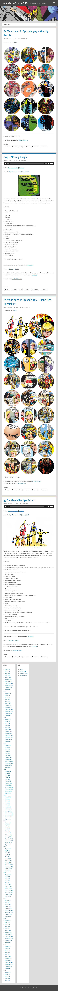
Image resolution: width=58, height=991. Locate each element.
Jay (15, 38)
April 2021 (7, 805)
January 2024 (8, 733)
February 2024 (8, 731)
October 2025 (8, 687)
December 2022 (9, 761)
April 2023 (7, 753)
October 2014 (8, 966)
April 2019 (7, 857)
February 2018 (8, 886)
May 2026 (7, 673)
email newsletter (21, 483)
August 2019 (8, 849)
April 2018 (7, 882)
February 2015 (8, 958)
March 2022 (8, 781)
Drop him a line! (38, 547)
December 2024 (9, 709)
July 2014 (7, 974)
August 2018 (8, 874)
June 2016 (7, 924)
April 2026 (7, 675)
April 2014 (7, 980)
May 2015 (7, 952)
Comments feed (24, 673)
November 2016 (9, 912)
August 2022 (8, 771)
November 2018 (9, 866)
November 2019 (9, 841)
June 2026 (7, 671)
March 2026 (8, 677)
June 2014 (7, 976)
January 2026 (8, 681)
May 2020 (7, 829)
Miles (17, 307)
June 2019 (7, 853)
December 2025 (9, 683)
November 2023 (9, 737)
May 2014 (7, 978)
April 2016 (7, 928)
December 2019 (9, 839)
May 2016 (7, 926)
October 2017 (8, 894)
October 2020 (8, 817)
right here (34, 275)
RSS (28, 171)
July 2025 (7, 695)
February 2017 (8, 906)
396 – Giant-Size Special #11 (20, 500)
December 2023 (9, 735)
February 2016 (8, 932)
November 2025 (9, 685)
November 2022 (9, 763)
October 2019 (8, 843)
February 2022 (8, 783)
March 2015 (8, 956)
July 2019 (7, 851)
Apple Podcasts (13, 171)
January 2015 (8, 960)
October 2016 (8, 914)
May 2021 (7, 803)
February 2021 (8, 809)
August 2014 (8, 972)
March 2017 (8, 904)
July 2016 (7, 922)
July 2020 (7, 825)
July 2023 (7, 747)
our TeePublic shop (17, 279)
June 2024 (7, 723)
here (15, 42)
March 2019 (8, 859)
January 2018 (8, 888)
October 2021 (8, 791)
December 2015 (9, 936)
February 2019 (8, 860)
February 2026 (8, 679)
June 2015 (7, 950)
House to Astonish (23, 140)
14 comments (25, 503)
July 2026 (7, 669)
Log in (21, 669)
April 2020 (7, 831)
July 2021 (7, 799)
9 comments (23, 160)
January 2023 (8, 759)
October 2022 (8, 765)
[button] (12, 55)
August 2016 (8, 920)
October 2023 (8, 739)
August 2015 (8, 946)
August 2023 (8, 745)
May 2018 (7, 880)
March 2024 (8, 729)
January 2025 (8, 707)
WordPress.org (23, 675)
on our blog (30, 265)
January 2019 (8, 862)
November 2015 (9, 938)
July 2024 (7, 721)
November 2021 (9, 789)
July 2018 (7, 876)
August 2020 (8, 823)
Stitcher (17, 269)
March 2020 (8, 833)
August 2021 (8, 797)
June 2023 (7, 749)
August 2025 (8, 693)
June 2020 (7, 827)
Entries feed (23, 671)
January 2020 (8, 837)
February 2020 (8, 835)
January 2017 (8, 908)
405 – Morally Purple (16, 157)
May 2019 (7, 855)
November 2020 (9, 815)
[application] (29, 163)
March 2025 (8, 703)
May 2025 (7, 699)
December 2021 (9, 787)
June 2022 (7, 775)
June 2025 (7, 697)
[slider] (52, 163)
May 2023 (7, 751)
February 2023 (8, 757)
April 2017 (7, 902)
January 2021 (8, 811)
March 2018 (8, 884)
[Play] (5, 163)
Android (24, 171)
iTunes (11, 269)
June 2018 (7, 878)
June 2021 (7, 801)
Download (21, 168)
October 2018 (8, 868)
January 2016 (8, 934)
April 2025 (7, 701)
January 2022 (8, 785)
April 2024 (7, 727)
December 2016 (9, 910)
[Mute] (48, 163)
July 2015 (7, 948)
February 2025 (8, 705)
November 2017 (9, 892)
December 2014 (9, 962)
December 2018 (9, 864)
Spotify (19, 171)
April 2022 (7, 779)
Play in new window (13, 168)
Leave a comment (23, 38)
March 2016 (8, 930)
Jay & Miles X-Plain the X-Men (15, 3)
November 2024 (9, 711)
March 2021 (8, 807)
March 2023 (8, 755)
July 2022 (7, 773)
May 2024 (7, 725)
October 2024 (8, 713)
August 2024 (8, 719)
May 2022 (7, 777)
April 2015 (7, 954)
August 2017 (8, 900)
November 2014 (9, 964)
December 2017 (9, 890)
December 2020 (9, 813)
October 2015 (8, 940)
